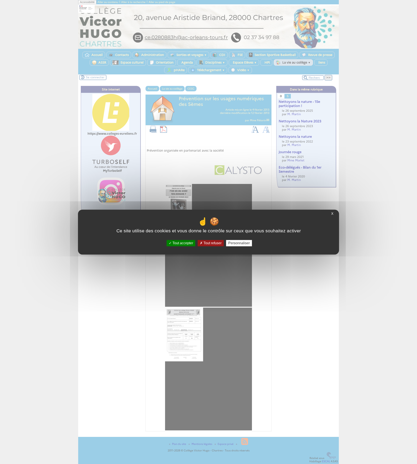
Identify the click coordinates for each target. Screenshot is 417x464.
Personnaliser (239, 243)
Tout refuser (212, 243)
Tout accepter (182, 243)
